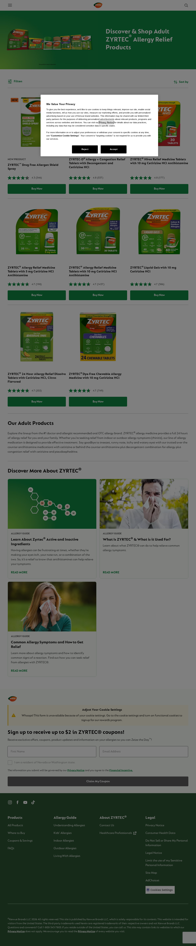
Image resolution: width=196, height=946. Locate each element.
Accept (114, 149)
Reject (85, 149)
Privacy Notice (106, 122)
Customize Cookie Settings (65, 135)
